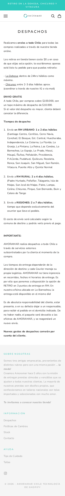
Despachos (10, 420)
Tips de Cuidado (13, 456)
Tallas (7, 462)
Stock (7, 432)
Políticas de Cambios (16, 426)
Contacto (9, 438)
